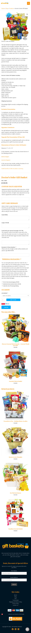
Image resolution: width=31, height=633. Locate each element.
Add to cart (13, 299)
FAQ (15, 598)
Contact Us (15, 605)
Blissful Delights (5, 156)
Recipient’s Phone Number (9, 247)
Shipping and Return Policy (15, 602)
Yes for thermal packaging (11, 282)
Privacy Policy (15, 603)
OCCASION (5, 293)
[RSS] (15, 629)
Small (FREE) (5, 214)
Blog (15, 596)
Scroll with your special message (12, 230)
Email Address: (14, 577)
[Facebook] (13, 629)
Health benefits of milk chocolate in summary (12, 168)
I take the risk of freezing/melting (11, 286)
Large (5, 222)
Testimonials (15, 600)
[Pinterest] (18, 629)
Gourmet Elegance (5, 160)
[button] (27, 14)
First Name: (14, 570)
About (15, 595)
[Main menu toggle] (28, 3)
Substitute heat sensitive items (12, 284)
